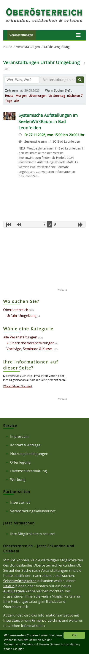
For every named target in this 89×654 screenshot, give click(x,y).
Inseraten (11, 620)
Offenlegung (20, 462)
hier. (21, 649)
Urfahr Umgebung (57, 47)
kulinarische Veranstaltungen (30, 343)
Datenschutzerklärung (28, 471)
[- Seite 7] (19, 224)
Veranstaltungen (21, 35)
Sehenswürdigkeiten (20, 580)
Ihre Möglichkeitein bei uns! (32, 533)
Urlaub (8, 586)
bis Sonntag (57, 95)
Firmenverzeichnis (46, 620)
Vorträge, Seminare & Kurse (29, 348)
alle (16, 101)
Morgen (21, 95)
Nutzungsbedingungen (29, 453)
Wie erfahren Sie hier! (17, 386)
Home (7, 47)
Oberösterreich (15, 309)
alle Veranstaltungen (20, 337)
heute (8, 575)
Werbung (17, 479)
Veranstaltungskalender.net (33, 511)
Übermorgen (37, 95)
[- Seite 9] (80, 224)
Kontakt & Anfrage (25, 445)
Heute (9, 95)
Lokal (56, 575)
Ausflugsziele (14, 591)
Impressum (19, 436)
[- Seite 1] (8, 224)
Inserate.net (20, 502)
